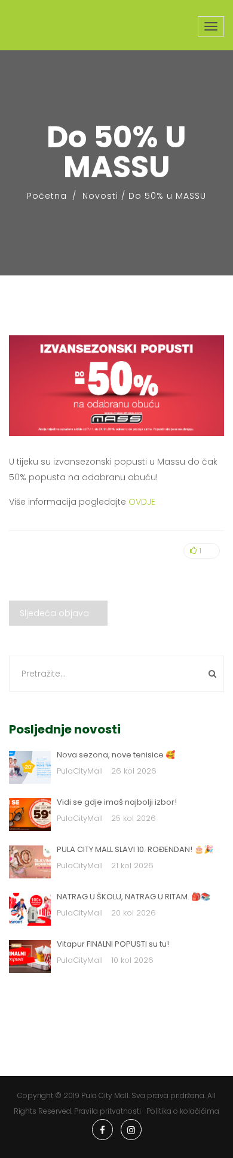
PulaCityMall (80, 771)
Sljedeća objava (54, 613)
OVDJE (141, 502)
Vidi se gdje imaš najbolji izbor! (117, 802)
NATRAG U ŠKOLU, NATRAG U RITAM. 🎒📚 (133, 896)
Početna (47, 196)
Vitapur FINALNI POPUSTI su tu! (113, 944)
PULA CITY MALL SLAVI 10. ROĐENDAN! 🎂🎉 (135, 849)
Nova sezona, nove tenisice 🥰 (116, 754)
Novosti (100, 196)
